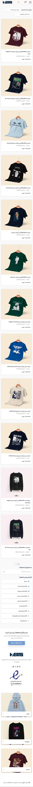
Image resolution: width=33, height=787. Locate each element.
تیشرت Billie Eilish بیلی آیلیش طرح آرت (20, 232)
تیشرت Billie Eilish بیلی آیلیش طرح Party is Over (18, 188)
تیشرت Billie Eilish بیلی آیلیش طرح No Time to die (17, 98)
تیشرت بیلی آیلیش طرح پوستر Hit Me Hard (19, 456)
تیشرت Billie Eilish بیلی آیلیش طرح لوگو (20, 277)
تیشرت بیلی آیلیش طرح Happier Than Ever (19, 322)
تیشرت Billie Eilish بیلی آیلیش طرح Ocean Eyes (18, 143)
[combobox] (12, 10)
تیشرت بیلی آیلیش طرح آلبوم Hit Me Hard (19, 411)
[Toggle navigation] (30, 2)
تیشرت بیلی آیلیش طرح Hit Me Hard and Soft (18, 366)
